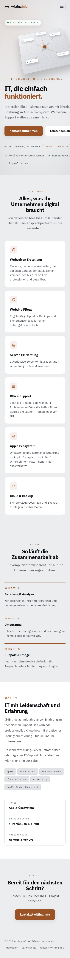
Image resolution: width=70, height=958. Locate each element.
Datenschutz (28, 947)
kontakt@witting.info (35, 914)
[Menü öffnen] (62, 6)
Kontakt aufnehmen (24, 131)
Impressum (11, 947)
